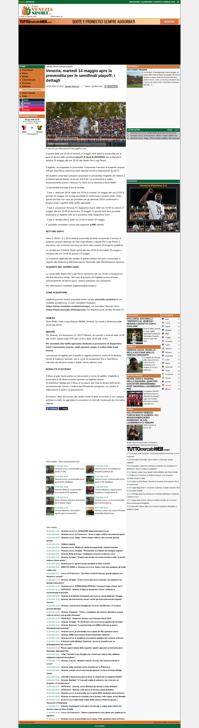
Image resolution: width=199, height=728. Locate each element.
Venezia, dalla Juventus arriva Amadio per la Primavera (85, 667)
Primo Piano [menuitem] (27, 70)
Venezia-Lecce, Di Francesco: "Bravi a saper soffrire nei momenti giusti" (93, 534)
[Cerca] (178, 2)
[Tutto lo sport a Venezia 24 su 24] (40, 10)
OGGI (169, 130)
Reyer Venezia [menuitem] (28, 93)
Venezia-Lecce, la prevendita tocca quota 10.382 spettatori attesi (89, 631)
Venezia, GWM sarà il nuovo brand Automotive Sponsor (85, 635)
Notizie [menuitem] (25, 77)
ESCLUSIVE (132, 315)
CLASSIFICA (167, 315)
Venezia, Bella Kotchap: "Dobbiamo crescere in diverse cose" (88, 554)
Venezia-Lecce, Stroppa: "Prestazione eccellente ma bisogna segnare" (92, 551)
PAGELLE (131, 347)
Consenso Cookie (160, 722)
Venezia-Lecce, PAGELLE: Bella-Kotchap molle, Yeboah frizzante (89, 547)
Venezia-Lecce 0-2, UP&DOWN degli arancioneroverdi (85, 531)
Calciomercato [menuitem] (28, 80)
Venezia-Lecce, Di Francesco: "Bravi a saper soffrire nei (153, 136)
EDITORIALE (133, 66)
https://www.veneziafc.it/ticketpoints (66, 309)
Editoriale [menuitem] (26, 86)
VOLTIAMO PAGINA (137, 70)
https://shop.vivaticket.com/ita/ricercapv (68, 306)
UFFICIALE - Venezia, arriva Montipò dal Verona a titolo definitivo (89, 686)
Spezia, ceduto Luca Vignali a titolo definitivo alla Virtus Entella (154, 472)
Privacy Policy (173, 722)
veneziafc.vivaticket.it (106, 299)
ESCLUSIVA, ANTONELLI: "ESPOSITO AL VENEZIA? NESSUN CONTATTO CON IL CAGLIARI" (141, 322)
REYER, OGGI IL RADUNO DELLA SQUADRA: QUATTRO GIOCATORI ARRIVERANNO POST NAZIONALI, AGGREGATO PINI (143, 384)
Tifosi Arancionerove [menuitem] (31, 90)
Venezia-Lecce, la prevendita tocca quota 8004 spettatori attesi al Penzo (93, 693)
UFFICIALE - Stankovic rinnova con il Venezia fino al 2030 (86, 618)
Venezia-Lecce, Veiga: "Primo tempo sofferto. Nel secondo (154, 138)
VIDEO (130, 409)
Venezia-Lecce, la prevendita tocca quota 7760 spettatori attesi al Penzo (93, 719)
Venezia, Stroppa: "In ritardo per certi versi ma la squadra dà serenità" (92, 622)
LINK (93, 224)
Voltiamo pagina (68, 544)
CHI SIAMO (99, 726)
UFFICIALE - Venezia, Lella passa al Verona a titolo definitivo (87, 690)
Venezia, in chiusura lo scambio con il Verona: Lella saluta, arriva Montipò (93, 696)
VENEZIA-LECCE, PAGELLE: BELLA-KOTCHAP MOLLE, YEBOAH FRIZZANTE (141, 352)
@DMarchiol (96, 86)
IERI (177, 130)
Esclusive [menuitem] (26, 83)
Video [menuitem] (24, 96)
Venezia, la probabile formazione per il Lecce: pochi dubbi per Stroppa (91, 596)
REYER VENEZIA (135, 375)
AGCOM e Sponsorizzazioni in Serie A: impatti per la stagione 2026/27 (91, 677)
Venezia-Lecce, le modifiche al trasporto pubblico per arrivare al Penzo (92, 638)
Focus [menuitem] (25, 73)
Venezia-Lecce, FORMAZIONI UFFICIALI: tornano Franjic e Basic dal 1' (92, 586)
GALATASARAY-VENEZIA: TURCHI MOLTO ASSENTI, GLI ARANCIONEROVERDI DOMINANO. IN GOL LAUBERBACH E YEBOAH (142, 417)
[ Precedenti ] (32, 134)
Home (22, 66)
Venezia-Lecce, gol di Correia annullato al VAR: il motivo (85, 564)
